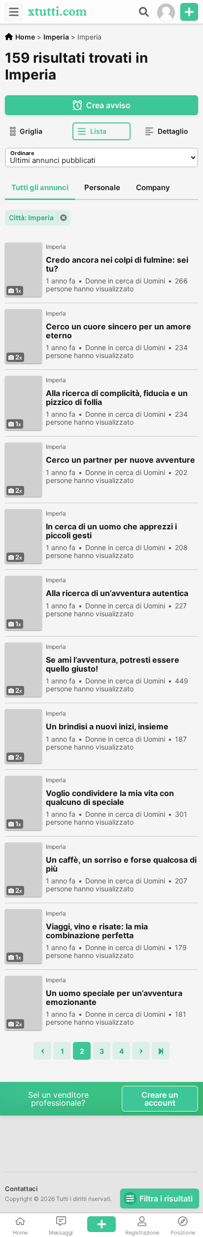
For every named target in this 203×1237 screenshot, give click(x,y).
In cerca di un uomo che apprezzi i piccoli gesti (111, 531)
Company (153, 187)
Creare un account (159, 1099)
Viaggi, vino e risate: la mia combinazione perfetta (97, 931)
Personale (102, 187)
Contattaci (21, 1189)
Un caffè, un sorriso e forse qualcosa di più (121, 864)
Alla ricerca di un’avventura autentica (117, 593)
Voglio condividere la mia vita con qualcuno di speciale (110, 797)
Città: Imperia (31, 217)
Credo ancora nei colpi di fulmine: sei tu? (117, 264)
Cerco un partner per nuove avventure (120, 460)
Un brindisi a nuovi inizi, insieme (107, 726)
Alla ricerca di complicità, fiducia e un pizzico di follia (117, 397)
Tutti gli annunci (39, 187)
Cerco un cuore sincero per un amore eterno (118, 331)
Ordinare (22, 153)
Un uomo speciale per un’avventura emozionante (114, 997)
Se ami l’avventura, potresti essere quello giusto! (112, 664)
